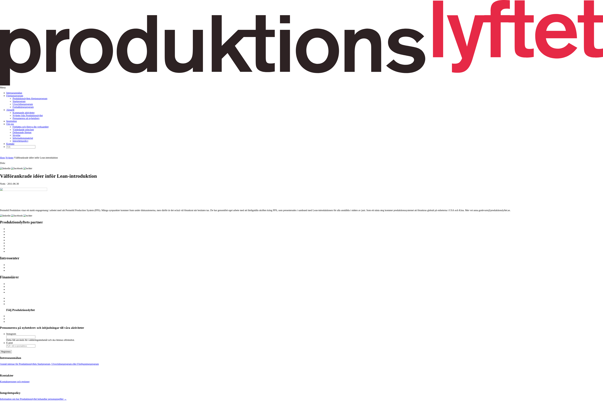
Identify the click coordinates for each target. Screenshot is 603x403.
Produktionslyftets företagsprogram (30, 98)
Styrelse (16, 135)
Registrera (6, 352)
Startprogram (19, 101)
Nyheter (9, 157)
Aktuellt (10, 109)
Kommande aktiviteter (24, 112)
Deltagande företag (22, 132)
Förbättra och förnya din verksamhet (31, 126)
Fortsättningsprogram (23, 107)
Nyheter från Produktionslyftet (28, 115)
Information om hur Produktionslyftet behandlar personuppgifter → (33, 399)
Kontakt (10, 143)
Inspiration (11, 121)
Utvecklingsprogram (23, 104)
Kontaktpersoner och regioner (15, 381)
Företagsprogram (14, 95)
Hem (2, 157)
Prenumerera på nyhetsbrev (26, 118)
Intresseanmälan (14, 93)
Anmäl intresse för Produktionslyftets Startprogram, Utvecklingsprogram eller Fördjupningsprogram (49, 364)
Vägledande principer (23, 129)
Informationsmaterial (23, 138)
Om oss (10, 124)
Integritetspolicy (20, 141)
